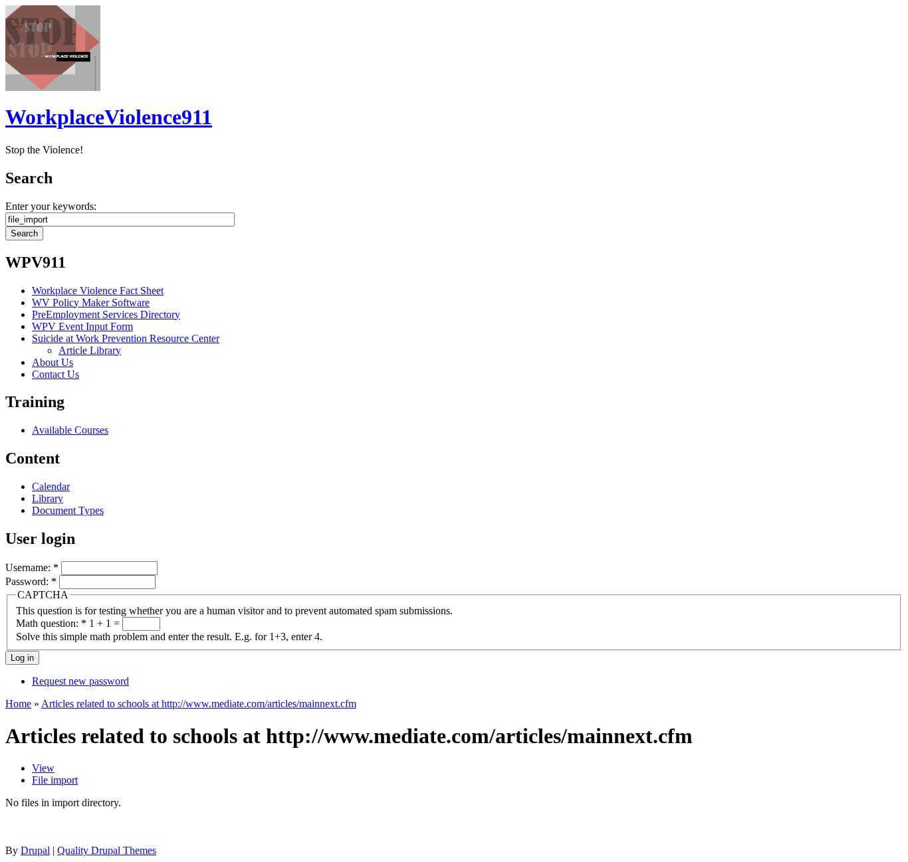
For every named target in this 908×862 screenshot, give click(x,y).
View (43, 768)
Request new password (80, 681)
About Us (52, 362)
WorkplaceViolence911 (108, 117)
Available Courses (70, 430)
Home (18, 703)
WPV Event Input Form (82, 326)
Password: (31, 581)
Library (47, 498)
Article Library (89, 350)
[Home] (52, 87)
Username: (31, 567)
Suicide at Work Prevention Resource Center (125, 338)
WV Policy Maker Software (91, 302)
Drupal (35, 850)
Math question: (51, 623)
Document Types (68, 510)
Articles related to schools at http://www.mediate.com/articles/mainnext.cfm (198, 703)
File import (55, 780)
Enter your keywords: (50, 206)
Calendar (51, 486)
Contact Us (55, 374)
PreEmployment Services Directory (106, 314)
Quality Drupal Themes (106, 850)
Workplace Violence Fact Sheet (98, 290)
